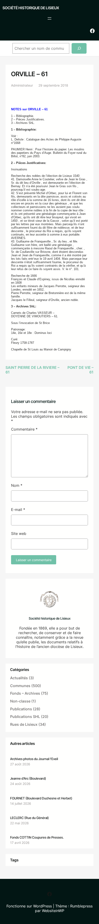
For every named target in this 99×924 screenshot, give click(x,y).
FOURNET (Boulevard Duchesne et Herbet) (41, 798)
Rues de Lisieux (24, 724)
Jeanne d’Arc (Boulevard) (28, 778)
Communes (20, 685)
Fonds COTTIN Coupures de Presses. (37, 837)
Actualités (19, 678)
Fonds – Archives (25, 693)
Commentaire (24, 429)
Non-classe (20, 701)
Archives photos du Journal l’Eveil (34, 759)
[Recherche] (79, 48)
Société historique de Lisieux (31, 8)
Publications (21, 709)
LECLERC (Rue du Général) (29, 818)
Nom (16, 485)
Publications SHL (25, 716)
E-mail (18, 509)
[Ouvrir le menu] (49, 18)
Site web (18, 533)
